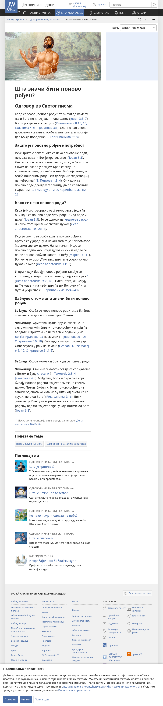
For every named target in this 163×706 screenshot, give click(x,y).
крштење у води (76, 219)
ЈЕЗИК (115, 27)
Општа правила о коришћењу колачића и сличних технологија (100, 686)
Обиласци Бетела (80, 630)
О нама (75, 610)
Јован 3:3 (75, 157)
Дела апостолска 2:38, (32, 281)
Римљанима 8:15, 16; (71, 123)
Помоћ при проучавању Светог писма (23, 630)
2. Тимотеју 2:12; (44, 190)
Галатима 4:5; (25, 127)
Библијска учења (15, 19)
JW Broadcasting (50, 655)
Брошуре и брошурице (53, 617)
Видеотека (47, 659)
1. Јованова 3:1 (46, 127)
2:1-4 (41, 228)
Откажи (25, 699)
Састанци (76, 635)
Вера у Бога (17, 655)
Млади (14, 645)
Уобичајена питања (82, 616)
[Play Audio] (139, 19)
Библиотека (48, 601)
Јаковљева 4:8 (25, 378)
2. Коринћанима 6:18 (62, 137)
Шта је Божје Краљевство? (48, 493)
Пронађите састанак (135, 609)
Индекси (46, 645)
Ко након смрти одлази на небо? (53, 515)
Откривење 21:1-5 (38, 350)
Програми (47, 640)
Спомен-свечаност (81, 639)
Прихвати (11, 699)
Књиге (45, 612)
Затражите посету (81, 620)
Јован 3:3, (77, 118)
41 (50, 281)
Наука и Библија (19, 659)
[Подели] (146, 19)
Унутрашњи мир (19, 636)
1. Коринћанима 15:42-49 (59, 290)
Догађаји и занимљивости (79, 651)
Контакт (76, 625)
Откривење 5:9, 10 (28, 341)
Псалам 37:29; (69, 346)
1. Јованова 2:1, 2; (73, 336)
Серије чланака (49, 626)
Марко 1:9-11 (79, 255)
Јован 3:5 (31, 219)
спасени (43, 373)
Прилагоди (42, 699)
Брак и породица (19, 640)
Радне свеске (48, 636)
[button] (69, 12)
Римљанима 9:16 (59, 396)
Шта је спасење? (41, 538)
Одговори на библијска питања (44, 19)
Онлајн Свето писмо (52, 607)
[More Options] (153, 19)
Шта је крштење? (41, 466)
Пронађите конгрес (111, 617)
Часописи (46, 631)
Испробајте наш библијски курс (52, 561)
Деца (13, 650)
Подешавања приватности (75, 690)
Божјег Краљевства (29, 336)
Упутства (46, 650)
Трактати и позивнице (53, 621)
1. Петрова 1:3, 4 (49, 180)
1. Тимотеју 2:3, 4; (64, 373)
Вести (75, 601)
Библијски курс (18, 623)
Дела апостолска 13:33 (53, 264)
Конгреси (77, 644)
